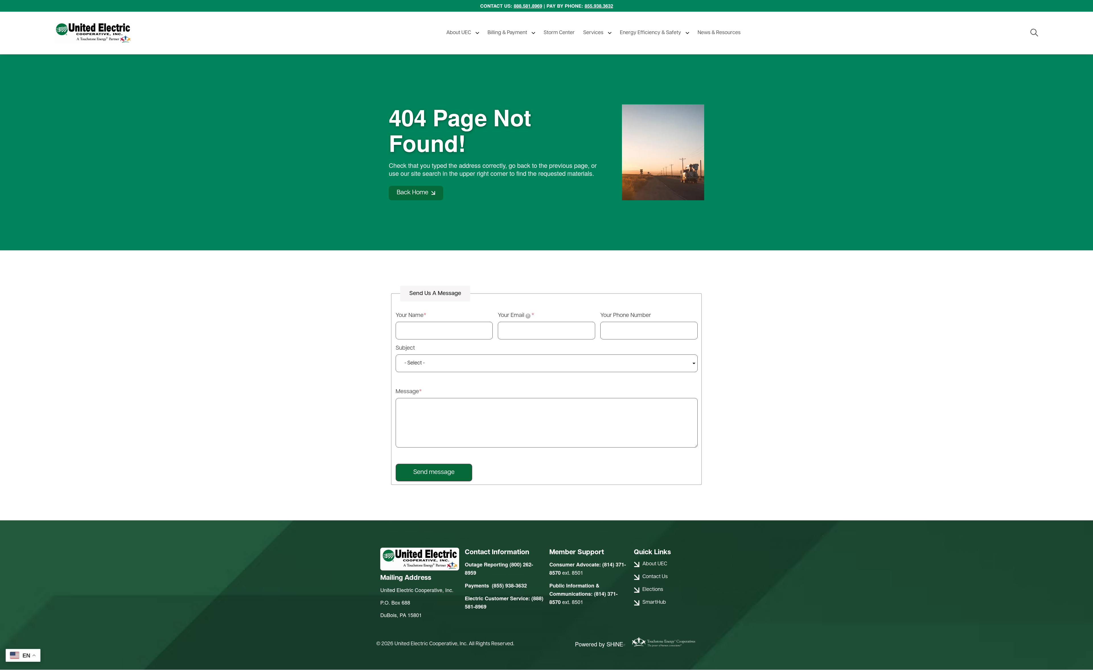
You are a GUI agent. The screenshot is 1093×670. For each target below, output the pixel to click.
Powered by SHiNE (599, 644)
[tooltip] (528, 316)
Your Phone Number (625, 315)
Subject (405, 348)
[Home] (106, 32)
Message (407, 392)
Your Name (410, 315)
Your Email (513, 315)
